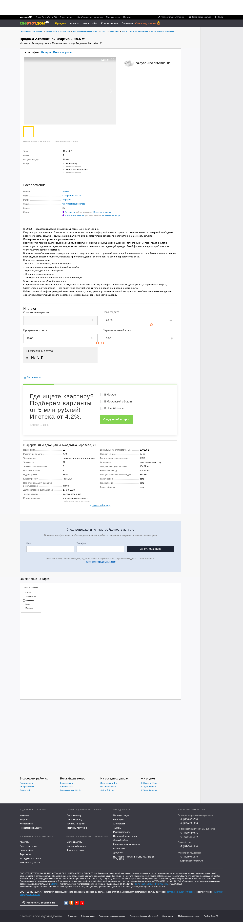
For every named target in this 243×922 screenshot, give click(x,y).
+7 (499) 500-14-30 (189, 846)
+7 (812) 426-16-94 (189, 823)
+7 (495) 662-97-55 (189, 819)
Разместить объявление (40, 902)
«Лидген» (54, 884)
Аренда (74, 23)
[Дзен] (82, 903)
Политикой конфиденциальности (100, 562)
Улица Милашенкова (74, 215)
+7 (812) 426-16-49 (189, 837)
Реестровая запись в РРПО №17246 (151, 884)
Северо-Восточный (71, 195)
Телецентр (70, 212)
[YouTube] (77, 903)
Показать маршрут (102, 212)
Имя (28, 543)
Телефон (81, 543)
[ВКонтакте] (66, 903)
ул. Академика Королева (73, 204)
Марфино (67, 200)
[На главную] (36, 23)
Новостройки (89, 23)
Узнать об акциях (150, 548)
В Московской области (118, 401)
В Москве (110, 394)
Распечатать (33, 377)
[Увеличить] (112, 60)
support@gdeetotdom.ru (191, 860)
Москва (65, 191)
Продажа (60, 23)
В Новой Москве (114, 408)
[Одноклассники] (71, 903)
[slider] (151, 324)
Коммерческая (109, 23)
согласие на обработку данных (181, 892)
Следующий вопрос (116, 419)
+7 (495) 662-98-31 (189, 833)
